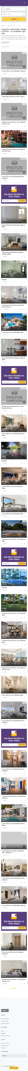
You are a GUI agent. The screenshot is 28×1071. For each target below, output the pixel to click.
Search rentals (5, 1018)
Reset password (5, 1035)
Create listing (4, 1021)
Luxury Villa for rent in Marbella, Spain (12, 332)
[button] (3, 86)
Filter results (14, 1068)
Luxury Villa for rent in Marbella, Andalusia (14, 71)
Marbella (4, 279)
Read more (5, 42)
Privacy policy (4, 1045)
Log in (2, 1031)
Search (14, 19)
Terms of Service (5, 1043)
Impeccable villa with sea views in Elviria (13, 96)
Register (3, 1033)
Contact (3, 1048)
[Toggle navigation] (24, 3)
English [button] (4, 1010)
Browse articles (5, 1023)
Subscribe (22, 200)
